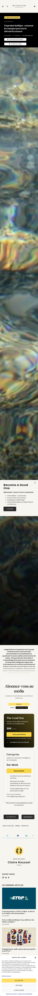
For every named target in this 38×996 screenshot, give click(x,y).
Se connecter (11, 817)
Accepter (19, 980)
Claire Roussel (19, 862)
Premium (17, 825)
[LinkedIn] (6, 877)
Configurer (19, 990)
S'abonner (9, 509)
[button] (35, 957)
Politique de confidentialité (25, 994)
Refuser (19, 985)
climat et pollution (8, 825)
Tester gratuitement (19, 734)
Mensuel (19, 704)
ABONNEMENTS (28, 817)
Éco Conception (8, 21)
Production (24, 825)
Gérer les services (6, 976)
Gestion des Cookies (11, 994)
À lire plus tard (16, 44)
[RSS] (8, 877)
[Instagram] (3, 877)
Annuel (18, 707)
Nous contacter (19, 771)
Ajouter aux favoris (16, 39)
